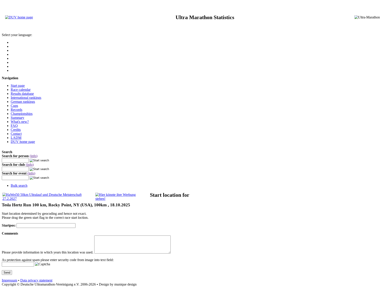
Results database (22, 93)
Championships (22, 114)
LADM (16, 138)
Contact (16, 134)
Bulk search (19, 185)
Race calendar (21, 89)
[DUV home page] (19, 17)
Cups (14, 105)
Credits (16, 130)
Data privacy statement (36, 280)
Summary (17, 118)
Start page (18, 85)
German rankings (23, 101)
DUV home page (23, 142)
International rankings (26, 97)
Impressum (9, 280)
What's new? (20, 122)
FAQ (14, 126)
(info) (33, 156)
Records (16, 110)
